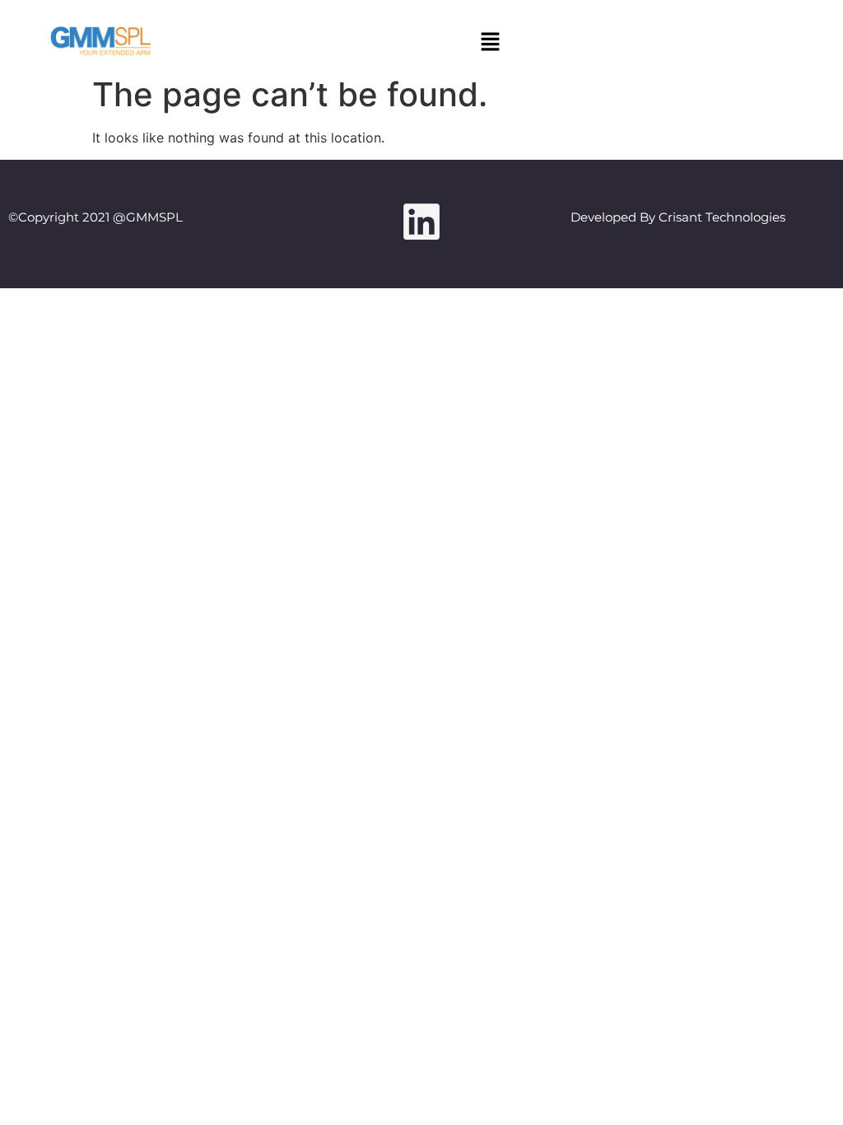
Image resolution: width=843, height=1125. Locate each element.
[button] (489, 42)
